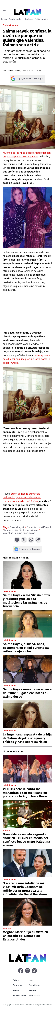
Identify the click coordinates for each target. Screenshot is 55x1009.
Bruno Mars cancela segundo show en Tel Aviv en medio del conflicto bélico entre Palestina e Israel (26, 839)
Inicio (4, 19)
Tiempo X (20, 990)
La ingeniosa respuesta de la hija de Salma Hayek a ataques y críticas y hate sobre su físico (27, 738)
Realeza (29, 19)
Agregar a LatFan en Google (27, 79)
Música (6, 830)
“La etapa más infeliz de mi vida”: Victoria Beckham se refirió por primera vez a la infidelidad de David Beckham (25, 888)
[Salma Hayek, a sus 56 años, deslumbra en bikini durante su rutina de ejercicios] (27, 623)
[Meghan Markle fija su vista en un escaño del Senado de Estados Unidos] (27, 912)
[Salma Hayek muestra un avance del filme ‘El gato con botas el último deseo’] (27, 669)
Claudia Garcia (13, 70)
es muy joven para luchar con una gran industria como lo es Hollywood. (26, 359)
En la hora (20, 985)
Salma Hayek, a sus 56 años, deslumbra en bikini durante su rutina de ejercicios (26, 647)
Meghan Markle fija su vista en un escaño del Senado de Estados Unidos (25, 935)
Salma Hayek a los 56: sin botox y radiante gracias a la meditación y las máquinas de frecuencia (26, 600)
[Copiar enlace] (38, 540)
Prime (20, 980)
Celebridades (15, 19)
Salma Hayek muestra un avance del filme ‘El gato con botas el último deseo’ (27, 692)
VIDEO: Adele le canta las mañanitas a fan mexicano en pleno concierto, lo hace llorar (25, 792)
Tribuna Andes (20, 995)
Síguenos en (29, 549)
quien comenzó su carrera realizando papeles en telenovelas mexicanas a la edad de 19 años (22, 497)
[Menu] (5, 12)
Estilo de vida (41, 19)
